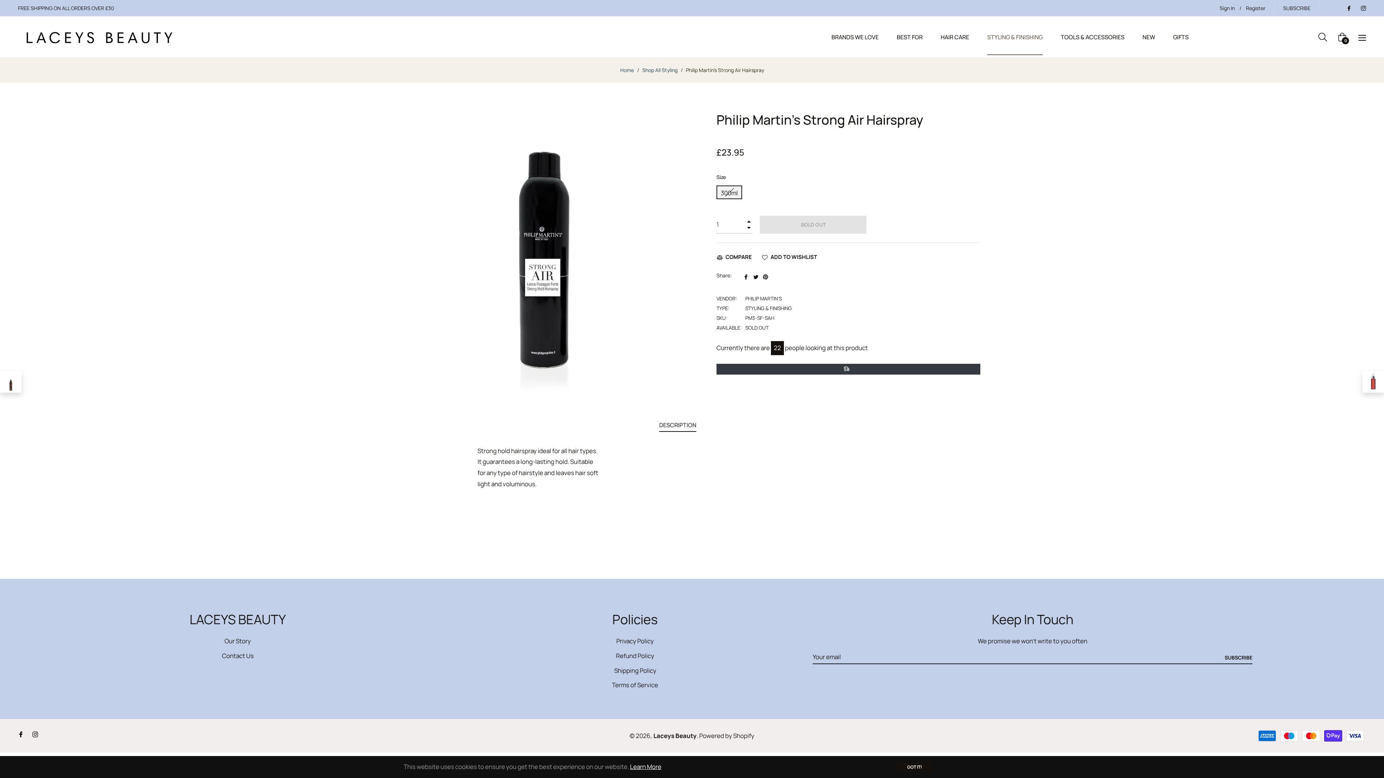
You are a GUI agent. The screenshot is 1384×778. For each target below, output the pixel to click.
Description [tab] (677, 425)
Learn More (645, 767)
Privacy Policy (635, 641)
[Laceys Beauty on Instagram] (1363, 8)
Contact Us (238, 656)
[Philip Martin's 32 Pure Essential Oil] (1373, 382)
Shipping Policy (635, 670)
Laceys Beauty (675, 736)
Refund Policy (635, 656)
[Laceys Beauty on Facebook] (1349, 8)
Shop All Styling (660, 70)
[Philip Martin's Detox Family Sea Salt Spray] (11, 382)
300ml (729, 193)
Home (627, 70)
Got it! (914, 767)
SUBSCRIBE (1296, 8)
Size (721, 177)
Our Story (238, 641)
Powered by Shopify (726, 736)
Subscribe (1238, 657)
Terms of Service (635, 685)
